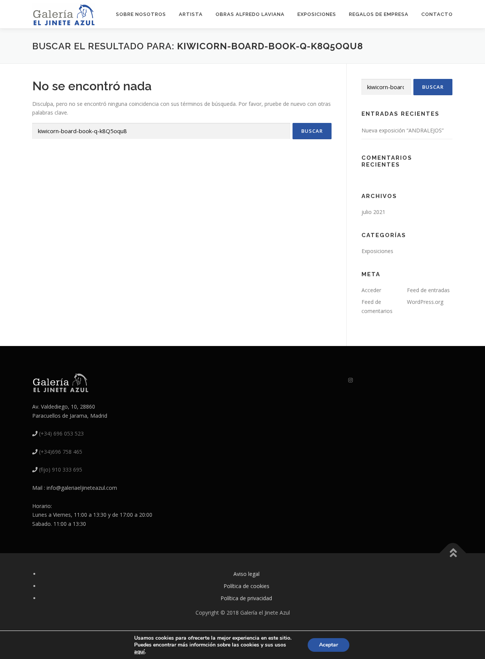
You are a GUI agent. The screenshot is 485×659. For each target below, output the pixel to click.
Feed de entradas (428, 290)
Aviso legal (246, 573)
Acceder (371, 290)
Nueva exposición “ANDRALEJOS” (402, 130)
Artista (191, 14)
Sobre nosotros (141, 14)
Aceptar (328, 644)
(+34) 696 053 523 (61, 433)
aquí (139, 651)
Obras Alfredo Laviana (250, 14)
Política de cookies (246, 586)
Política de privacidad (246, 598)
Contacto (437, 14)
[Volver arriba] (453, 553)
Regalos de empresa (378, 14)
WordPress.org (425, 301)
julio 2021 (373, 211)
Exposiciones (316, 14)
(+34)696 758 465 (60, 451)
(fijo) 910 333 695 (60, 469)
